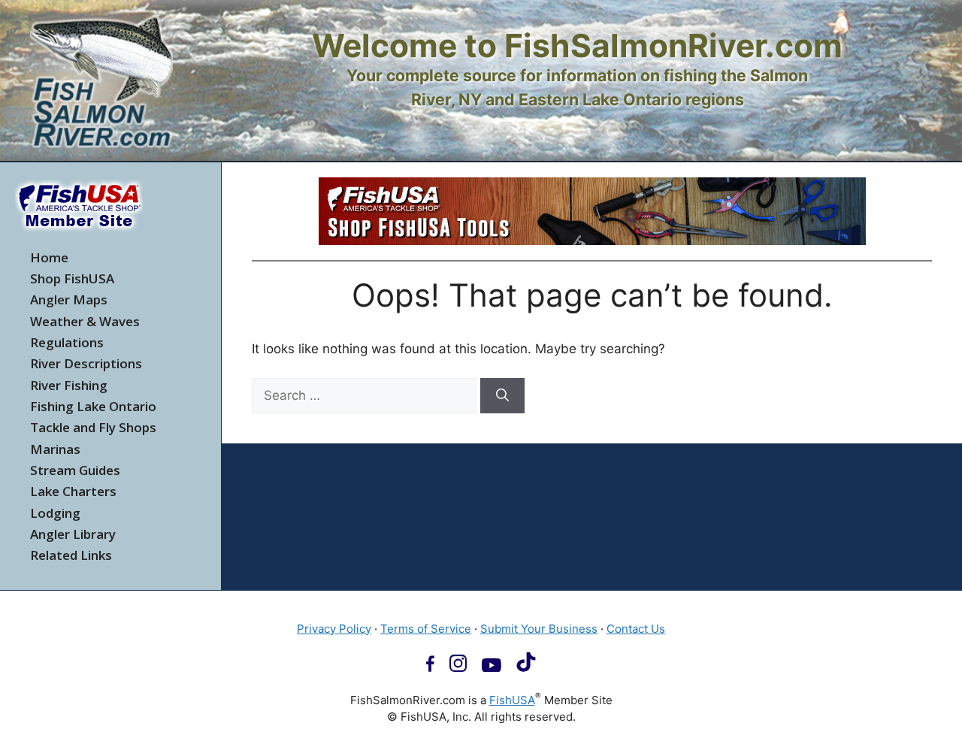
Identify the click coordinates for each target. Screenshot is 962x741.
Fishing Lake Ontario (93, 406)
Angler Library (73, 534)
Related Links (71, 555)
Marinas (55, 449)
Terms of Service (425, 629)
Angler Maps (68, 299)
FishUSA (512, 700)
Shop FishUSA (72, 278)
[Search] (502, 396)
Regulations (67, 342)
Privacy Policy (334, 629)
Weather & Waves (85, 321)
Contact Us (636, 629)
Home (49, 257)
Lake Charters (73, 491)
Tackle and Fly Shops (93, 427)
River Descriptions (86, 363)
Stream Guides (75, 470)
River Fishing (68, 385)
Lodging (55, 513)
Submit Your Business (538, 629)
